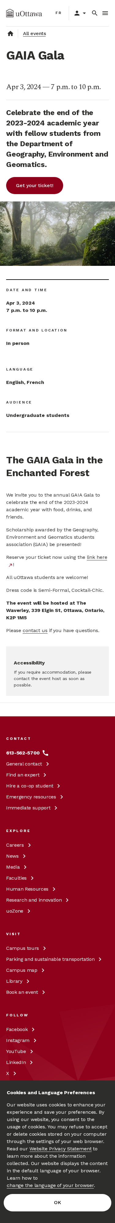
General (24, 764)
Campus (22, 948)
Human (27, 889)
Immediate (28, 808)
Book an (22, 992)
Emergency (31, 797)
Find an (22, 775)
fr (59, 13)
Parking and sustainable (50, 959)
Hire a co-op (29, 786)
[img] (24, 13)
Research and (34, 900)
